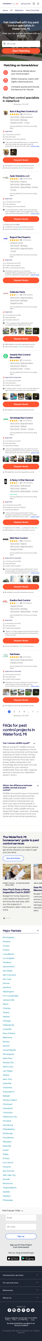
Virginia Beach (9, 1187)
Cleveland (7, 1108)
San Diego (7, 971)
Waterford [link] (19, 10)
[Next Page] (37, 711)
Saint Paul (7, 1058)
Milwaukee (8, 1200)
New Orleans (9, 1033)
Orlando (7, 1008)
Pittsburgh (8, 1133)
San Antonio (8, 1171)
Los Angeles (8, 958)
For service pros (10, 1283)
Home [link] (5, 10)
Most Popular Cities (11, 1211)
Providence (8, 1137)
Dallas (5, 1154)
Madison (7, 1196)
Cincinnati (7, 1104)
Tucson (6, 946)
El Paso (6, 1158)
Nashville (7, 1146)
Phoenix (6, 941)
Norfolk (6, 1179)
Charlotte (7, 1087)
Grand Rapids (9, 1050)
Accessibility (32, 1319)
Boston (6, 1041)
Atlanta (6, 1016)
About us (7, 1298)
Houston (7, 1167)
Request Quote (21, 160)
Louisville (7, 1029)
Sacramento (9, 966)
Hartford (7, 987)
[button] (6, 152)
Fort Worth (8, 1162)
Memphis (7, 1142)
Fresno (6, 950)
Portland (7, 1121)
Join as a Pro (26, 4)
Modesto (7, 962)
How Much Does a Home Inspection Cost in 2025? (16, 891)
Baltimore (7, 1037)
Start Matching (21, 50)
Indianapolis (8, 1025)
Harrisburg (8, 1125)
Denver (6, 983)
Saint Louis (8, 1067)
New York (7, 1079)
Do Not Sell (23, 1318)
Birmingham (8, 937)
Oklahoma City (10, 1117)
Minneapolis (8, 1054)
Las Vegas (7, 1071)
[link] (21, 119)
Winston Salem (10, 1100)
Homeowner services (13, 1275)
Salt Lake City (9, 1175)
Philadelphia (8, 1129)
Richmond (7, 1183)
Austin (6, 1150)
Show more (35, 146)
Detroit (6, 1046)
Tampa (6, 1012)
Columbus (7, 1112)
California (14, 1318)
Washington (8, 991)
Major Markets (12, 931)
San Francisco (9, 975)
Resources (8, 1290)
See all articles (13, 858)
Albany (6, 1075)
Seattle (6, 1192)
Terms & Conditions (21, 1325)
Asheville (7, 1083)
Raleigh (6, 1096)
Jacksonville (8, 1000)
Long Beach (8, 954)
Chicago (7, 1021)
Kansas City (8, 1062)
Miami (5, 1004)
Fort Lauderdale (10, 996)
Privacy (7, 1318)
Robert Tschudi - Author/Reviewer (16, 883)
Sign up (21, 1236)
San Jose (7, 979)
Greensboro (8, 1092)
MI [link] (11, 10)
